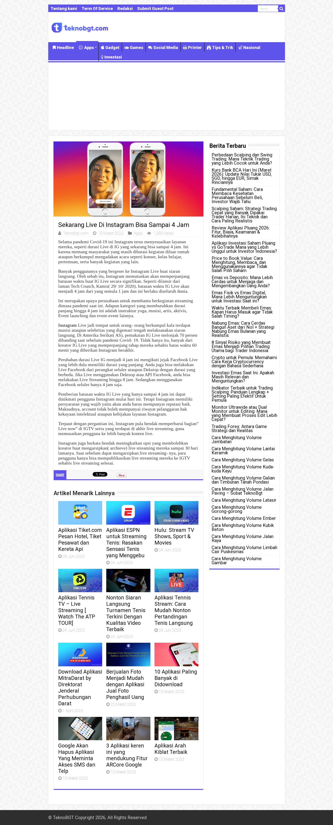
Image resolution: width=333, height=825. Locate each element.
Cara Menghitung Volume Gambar (237, 560)
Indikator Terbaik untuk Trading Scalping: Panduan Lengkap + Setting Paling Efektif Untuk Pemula (242, 394)
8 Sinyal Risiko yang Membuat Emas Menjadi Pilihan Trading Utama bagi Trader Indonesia (241, 346)
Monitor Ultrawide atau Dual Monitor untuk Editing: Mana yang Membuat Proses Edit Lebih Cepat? (244, 413)
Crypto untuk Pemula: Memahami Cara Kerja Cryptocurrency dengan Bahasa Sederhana (244, 361)
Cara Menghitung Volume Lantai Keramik (243, 450)
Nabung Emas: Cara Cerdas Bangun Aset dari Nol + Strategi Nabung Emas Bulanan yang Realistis (243, 329)
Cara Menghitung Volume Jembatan (237, 439)
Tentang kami (64, 8)
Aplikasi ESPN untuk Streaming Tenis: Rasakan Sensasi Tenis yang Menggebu (126, 543)
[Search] (281, 8)
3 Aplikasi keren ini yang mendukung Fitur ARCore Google (127, 755)
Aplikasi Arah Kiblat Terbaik (170, 748)
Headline (65, 47)
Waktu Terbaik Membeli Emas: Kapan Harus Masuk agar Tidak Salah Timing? (242, 312)
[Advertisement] (166, 96)
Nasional (251, 47)
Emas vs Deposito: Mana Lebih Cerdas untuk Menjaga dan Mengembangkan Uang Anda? (242, 281)
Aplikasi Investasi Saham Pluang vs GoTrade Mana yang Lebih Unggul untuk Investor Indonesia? (244, 247)
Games (136, 47)
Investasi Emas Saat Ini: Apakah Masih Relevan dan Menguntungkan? (243, 377)
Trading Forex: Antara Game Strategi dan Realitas (239, 428)
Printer (195, 47)
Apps (89, 47)
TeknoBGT (63, 817)
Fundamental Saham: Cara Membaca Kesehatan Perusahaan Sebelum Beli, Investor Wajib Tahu (237, 195)
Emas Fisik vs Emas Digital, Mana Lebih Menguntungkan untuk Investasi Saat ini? (239, 297)
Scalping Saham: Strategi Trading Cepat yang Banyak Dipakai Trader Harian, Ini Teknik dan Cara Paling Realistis (244, 215)
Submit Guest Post (155, 8)
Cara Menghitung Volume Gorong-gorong (237, 509)
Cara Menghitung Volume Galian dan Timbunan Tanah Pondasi (243, 480)
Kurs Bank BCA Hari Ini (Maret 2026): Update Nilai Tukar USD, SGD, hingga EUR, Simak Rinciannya (242, 176)
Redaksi (125, 8)
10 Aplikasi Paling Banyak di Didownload (175, 678)
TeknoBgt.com (76, 233)
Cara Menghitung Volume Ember (244, 518)
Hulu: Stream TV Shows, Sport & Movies (174, 536)
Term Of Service (97, 8)
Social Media (165, 47)
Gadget (112, 47)
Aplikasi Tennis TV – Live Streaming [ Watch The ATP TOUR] (76, 610)
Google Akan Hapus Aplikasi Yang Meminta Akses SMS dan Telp (76, 758)
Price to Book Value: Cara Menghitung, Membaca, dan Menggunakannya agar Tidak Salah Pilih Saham (239, 264)
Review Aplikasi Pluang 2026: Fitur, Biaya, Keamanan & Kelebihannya (241, 232)
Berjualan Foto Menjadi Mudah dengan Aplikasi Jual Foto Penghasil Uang (125, 684)
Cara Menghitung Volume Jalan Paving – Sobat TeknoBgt (242, 491)
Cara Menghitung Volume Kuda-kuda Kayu (243, 469)
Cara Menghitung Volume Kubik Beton (243, 527)
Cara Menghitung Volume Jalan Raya (242, 538)
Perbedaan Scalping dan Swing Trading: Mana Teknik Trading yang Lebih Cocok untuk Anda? (242, 159)
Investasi (113, 57)
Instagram (67, 325)
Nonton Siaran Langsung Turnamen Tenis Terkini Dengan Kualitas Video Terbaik (125, 613)
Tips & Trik (222, 47)
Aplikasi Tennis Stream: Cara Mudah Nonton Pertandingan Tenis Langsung (173, 610)
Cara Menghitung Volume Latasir (244, 500)
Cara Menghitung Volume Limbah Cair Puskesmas (244, 549)
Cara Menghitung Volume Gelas (243, 459)
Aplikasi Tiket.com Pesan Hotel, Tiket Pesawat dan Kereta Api (80, 539)
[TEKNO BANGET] (80, 27)
